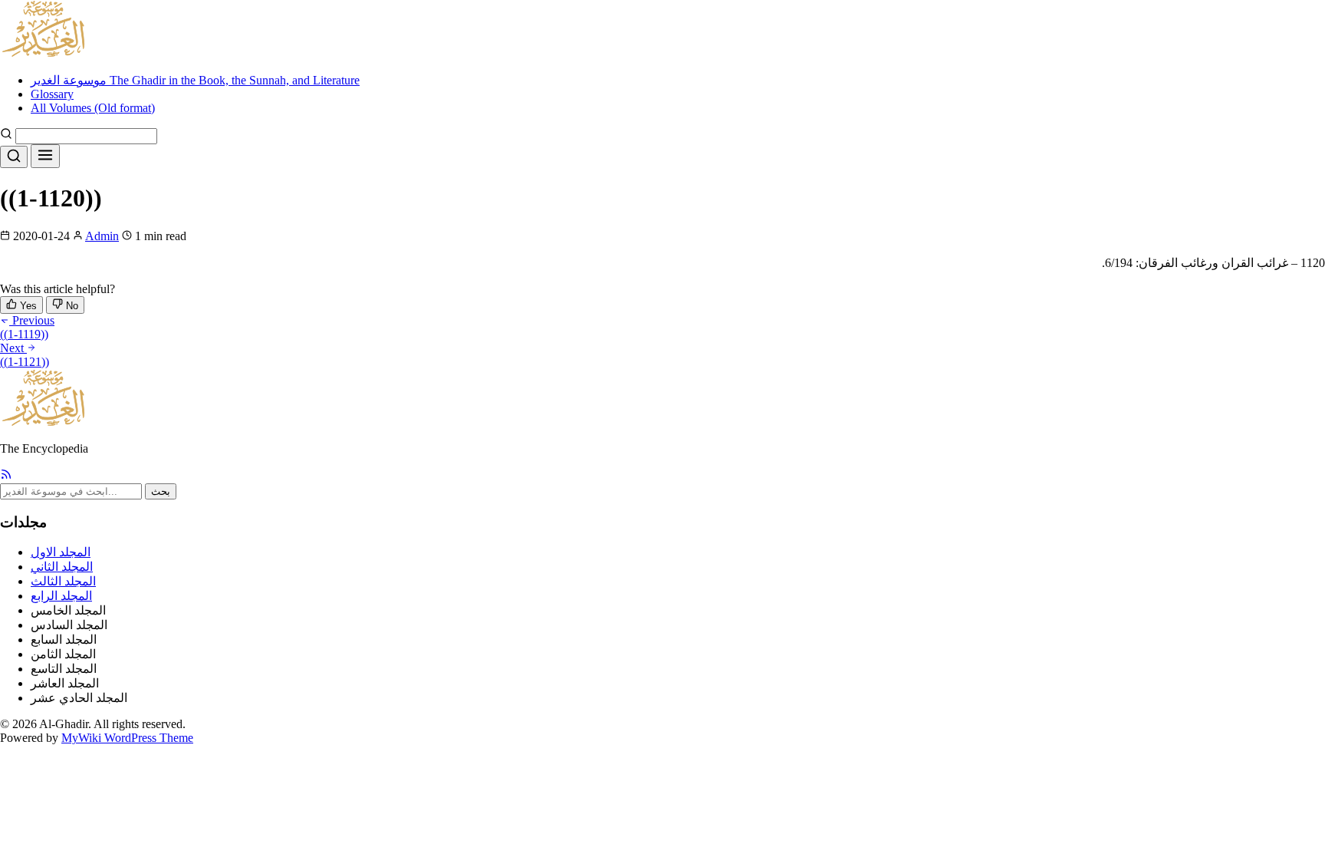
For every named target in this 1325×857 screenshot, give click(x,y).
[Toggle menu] (45, 156)
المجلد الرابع (61, 595)
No (70, 305)
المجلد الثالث (63, 581)
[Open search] (14, 157)
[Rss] (6, 476)
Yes (27, 305)
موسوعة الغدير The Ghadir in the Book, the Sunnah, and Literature (195, 80)
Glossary (52, 94)
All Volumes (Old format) (93, 107)
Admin (102, 235)
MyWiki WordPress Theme (127, 737)
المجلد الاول (60, 552)
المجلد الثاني (62, 566)
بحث (160, 491)
